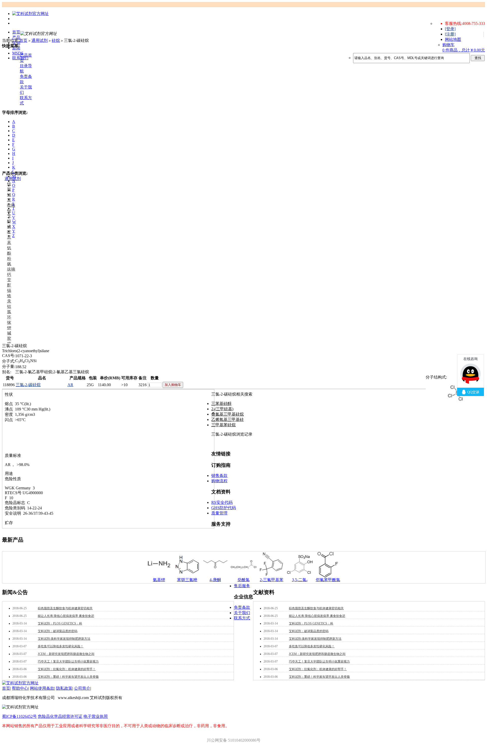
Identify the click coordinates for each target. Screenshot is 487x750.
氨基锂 (159, 580)
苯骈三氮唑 (187, 580)
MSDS (17, 53)
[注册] (450, 34)
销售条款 (219, 475)
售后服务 (242, 586)
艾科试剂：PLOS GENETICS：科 (60, 623)
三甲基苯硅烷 (223, 425)
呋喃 (11, 269)
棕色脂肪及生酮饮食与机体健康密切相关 (65, 608)
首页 (16, 32)
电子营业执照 (95, 716)
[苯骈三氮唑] (187, 576)
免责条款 (242, 607)
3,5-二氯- (300, 580)
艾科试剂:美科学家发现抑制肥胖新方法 (64, 638)
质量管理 (219, 513)
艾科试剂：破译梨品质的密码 (57, 631)
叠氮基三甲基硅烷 (227, 414)
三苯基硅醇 (221, 403)
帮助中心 (20, 688)
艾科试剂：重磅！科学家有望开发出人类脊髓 (68, 676)
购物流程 (219, 481)
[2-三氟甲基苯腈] (271, 576)
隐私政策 (64, 688)
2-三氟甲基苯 (271, 580)
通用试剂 (13, 178)
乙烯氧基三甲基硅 (227, 419)
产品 (16, 37)
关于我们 (242, 613)
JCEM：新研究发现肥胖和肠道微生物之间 (66, 654)
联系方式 (242, 618)
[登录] (450, 29)
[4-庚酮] (215, 576)
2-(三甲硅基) (222, 409)
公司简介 (82, 688)
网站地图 (453, 39)
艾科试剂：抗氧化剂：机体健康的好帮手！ (67, 669)
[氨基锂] (159, 576)
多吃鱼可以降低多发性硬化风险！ (60, 646)
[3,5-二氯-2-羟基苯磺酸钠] (299, 576)
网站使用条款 (42, 688)
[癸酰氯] (243, 576)
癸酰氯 (243, 580)
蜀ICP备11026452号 (19, 716)
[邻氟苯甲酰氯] (328, 576)
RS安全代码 (222, 502)
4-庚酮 (215, 580)
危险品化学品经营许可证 (60, 716)
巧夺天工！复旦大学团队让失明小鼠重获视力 (68, 661)
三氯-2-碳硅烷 (28, 385)
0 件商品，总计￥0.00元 (463, 50)
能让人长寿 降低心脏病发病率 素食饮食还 (66, 616)
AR (70, 385)
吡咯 (11, 205)
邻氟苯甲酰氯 (328, 580)
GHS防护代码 (223, 508)
